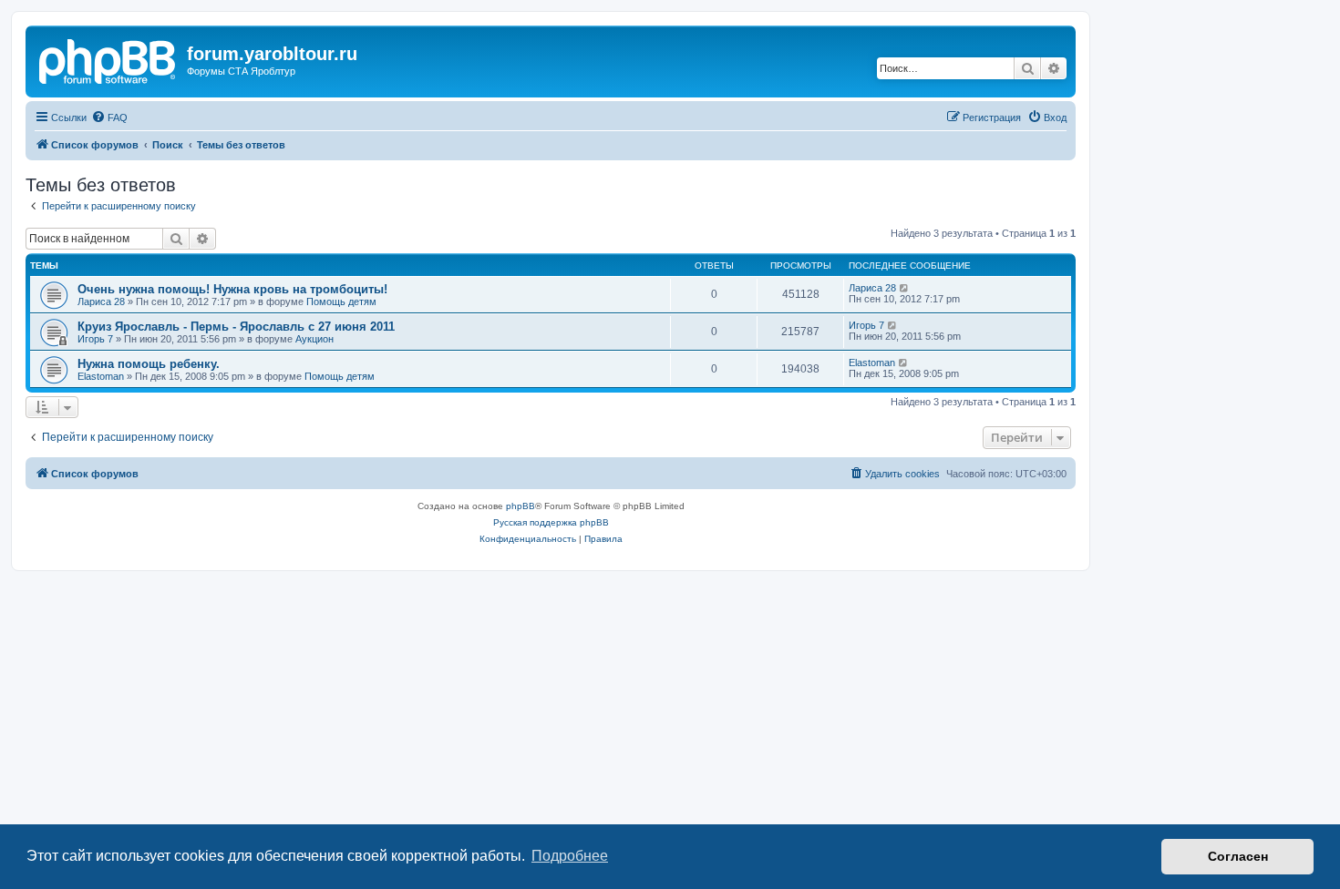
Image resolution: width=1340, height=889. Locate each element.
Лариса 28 (101, 301)
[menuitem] (109, 117)
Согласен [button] (1238, 856)
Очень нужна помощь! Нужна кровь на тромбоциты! (232, 289)
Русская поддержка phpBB (551, 522)
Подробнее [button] (569, 855)
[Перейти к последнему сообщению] (905, 287)
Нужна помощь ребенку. (148, 364)
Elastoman (100, 376)
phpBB (520, 506)
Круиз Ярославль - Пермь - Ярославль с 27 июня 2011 (236, 326)
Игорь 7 (95, 338)
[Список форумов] (108, 59)
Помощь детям (341, 301)
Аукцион (314, 338)
